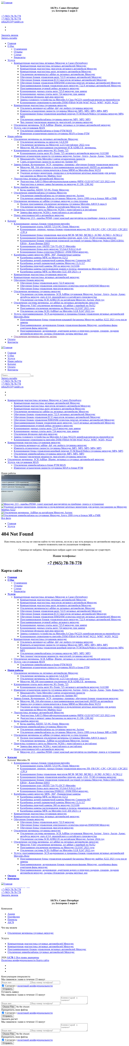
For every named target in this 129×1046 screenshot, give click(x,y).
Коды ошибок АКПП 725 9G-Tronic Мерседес (44, 190)
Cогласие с (29, 985)
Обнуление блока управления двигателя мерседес (47, 288)
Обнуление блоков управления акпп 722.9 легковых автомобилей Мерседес (61, 77)
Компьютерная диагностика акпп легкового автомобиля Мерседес (55, 71)
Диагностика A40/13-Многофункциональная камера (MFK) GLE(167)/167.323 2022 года (67, 181)
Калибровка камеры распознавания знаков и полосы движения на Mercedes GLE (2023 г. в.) (69, 268)
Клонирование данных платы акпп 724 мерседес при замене (52, 94)
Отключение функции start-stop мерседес (42, 97)
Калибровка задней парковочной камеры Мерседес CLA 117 (52, 263)
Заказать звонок (9, 35)
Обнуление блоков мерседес (29, 280)
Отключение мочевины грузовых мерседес (31, 933)
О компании (20, 49)
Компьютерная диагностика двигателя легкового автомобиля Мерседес (58, 68)
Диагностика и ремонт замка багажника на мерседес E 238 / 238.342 (56, 184)
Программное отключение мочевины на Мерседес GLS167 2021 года (57, 308)
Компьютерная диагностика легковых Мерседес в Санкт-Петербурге (51, 63)
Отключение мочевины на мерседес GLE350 (44, 142)
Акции (11, 914)
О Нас (11, 46)
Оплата (11, 339)
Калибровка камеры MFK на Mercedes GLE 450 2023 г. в (50, 271)
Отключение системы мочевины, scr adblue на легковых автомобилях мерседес (56, 302)
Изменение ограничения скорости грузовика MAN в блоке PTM (54, 133)
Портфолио (14, 916)
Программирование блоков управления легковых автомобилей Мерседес (47, 949)
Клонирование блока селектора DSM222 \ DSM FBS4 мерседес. (54, 252)
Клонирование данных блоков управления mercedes (42, 223)
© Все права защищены (26, 957)
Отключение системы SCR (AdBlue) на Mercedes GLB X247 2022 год (57, 311)
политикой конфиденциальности (35, 985)
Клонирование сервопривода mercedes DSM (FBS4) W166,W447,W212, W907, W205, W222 (69, 102)
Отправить (8, 989)
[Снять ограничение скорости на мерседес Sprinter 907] (20, 501)
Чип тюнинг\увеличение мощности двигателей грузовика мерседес (56, 122)
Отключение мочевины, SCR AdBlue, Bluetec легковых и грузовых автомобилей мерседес (62, 125)
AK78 (11, 922)
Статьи (17, 54)
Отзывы (18, 51)
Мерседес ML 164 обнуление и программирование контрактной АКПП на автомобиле (66, 167)
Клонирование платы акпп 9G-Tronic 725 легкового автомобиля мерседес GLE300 (64, 153)
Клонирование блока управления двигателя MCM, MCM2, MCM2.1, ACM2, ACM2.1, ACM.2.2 (71, 235)
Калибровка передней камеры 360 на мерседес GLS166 (49, 266)
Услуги (11, 60)
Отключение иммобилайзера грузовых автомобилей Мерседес (41, 952)
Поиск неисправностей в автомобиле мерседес (39, 215)
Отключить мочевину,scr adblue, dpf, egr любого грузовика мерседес (56, 108)
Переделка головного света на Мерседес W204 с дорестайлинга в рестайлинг (55, 209)
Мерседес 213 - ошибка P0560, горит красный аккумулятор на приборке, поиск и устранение (70, 218)
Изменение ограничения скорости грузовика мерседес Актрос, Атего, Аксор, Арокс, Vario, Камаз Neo (68, 156)
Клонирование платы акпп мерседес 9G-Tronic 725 (41, 150)
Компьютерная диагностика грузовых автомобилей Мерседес (41, 943)
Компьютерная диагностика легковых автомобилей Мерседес (53, 66)
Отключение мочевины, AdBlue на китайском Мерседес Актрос (54, 206)
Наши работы (15, 136)
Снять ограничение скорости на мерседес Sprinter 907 (49, 161)
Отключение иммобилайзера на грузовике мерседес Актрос (52, 195)
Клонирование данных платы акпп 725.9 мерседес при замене (53, 91)
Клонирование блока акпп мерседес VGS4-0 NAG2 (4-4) (50, 249)
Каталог (12, 221)
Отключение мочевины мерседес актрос (35, 336)
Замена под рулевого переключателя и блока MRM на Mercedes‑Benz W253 (60, 170)
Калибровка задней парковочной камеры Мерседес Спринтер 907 (55, 260)
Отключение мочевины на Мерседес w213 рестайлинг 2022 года (55, 144)
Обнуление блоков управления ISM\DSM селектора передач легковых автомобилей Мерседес (70, 82)
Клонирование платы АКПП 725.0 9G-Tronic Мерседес (49, 226)
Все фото (6, 518)
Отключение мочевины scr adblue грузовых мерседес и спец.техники (51, 201)
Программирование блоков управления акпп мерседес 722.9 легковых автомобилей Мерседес (70, 85)
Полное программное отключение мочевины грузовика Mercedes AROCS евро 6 (63, 204)
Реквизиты (19, 57)
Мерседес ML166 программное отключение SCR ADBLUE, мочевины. (58, 147)
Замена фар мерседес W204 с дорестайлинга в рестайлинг (51, 212)
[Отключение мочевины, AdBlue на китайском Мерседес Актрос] (37, 512)
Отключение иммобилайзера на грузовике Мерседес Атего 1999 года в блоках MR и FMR (68, 198)
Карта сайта (42, 960)
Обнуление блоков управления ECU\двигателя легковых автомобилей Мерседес (63, 80)
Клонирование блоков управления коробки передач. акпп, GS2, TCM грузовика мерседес (68, 237)
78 (12, 957)
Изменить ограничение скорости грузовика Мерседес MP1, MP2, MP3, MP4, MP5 (64, 111)
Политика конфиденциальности (18, 960)
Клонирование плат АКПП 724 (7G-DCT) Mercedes (48, 246)
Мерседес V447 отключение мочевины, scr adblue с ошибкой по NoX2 (57, 305)
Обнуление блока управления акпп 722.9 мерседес (47, 283)
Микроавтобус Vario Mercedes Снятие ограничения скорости (52, 159)
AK (9, 957)
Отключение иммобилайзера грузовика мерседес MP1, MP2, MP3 (55, 119)
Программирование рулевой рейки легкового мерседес (49, 88)
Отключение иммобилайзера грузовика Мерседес (40, 192)
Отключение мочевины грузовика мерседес (37, 291)
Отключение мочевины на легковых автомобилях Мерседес (46, 139)
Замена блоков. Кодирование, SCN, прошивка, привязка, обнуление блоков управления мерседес (66, 164)
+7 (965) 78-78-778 (11, 16)
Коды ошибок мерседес (26, 187)
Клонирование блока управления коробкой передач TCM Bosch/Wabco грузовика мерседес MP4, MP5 (68, 451)
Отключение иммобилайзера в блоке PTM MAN (46, 130)
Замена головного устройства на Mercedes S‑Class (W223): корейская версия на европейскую (70, 99)
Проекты (12, 919)
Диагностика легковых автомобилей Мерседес (39, 178)
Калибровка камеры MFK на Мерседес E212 (44, 257)
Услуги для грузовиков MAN (29, 128)
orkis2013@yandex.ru (12, 21)
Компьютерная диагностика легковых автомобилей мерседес (46, 277)
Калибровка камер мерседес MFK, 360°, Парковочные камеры (47, 254)
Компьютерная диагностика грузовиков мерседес (40, 105)
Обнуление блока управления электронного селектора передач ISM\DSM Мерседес (65, 285)
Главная (12, 43)
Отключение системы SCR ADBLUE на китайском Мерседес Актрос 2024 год (62, 299)
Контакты (13, 342)
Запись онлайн (9, 38)
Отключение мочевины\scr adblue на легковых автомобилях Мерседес (57, 74)
